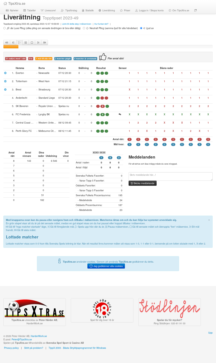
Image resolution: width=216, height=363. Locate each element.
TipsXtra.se (16, 3)
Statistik (89, 10)
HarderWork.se (39, 336)
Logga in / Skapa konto (151, 10)
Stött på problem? (33, 347)
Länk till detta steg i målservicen (76, 23)
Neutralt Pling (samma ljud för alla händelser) (113, 28)
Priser (126, 10)
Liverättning (108, 10)
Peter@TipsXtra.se (22, 339)
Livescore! (50, 10)
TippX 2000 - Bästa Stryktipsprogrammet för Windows (77, 347)
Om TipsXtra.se (180, 10)
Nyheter (13, 10)
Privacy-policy (11, 347)
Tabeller (31, 10)
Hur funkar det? (101, 23)
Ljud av (149, 28)
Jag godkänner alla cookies (108, 266)
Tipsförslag (70, 10)
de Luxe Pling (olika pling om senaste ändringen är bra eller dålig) (45, 28)
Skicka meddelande (143, 183)
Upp (210, 332)
